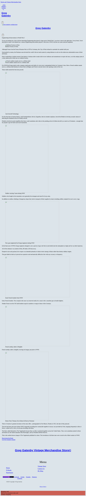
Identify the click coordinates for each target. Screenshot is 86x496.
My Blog (40, 471)
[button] (25, 20)
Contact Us (41, 468)
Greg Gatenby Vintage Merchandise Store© (43, 450)
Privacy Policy (43, 486)
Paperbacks (9, 472)
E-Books (8, 470)
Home (8, 468)
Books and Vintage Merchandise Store (11, 2)
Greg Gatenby (6, 14)
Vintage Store (42, 466)
